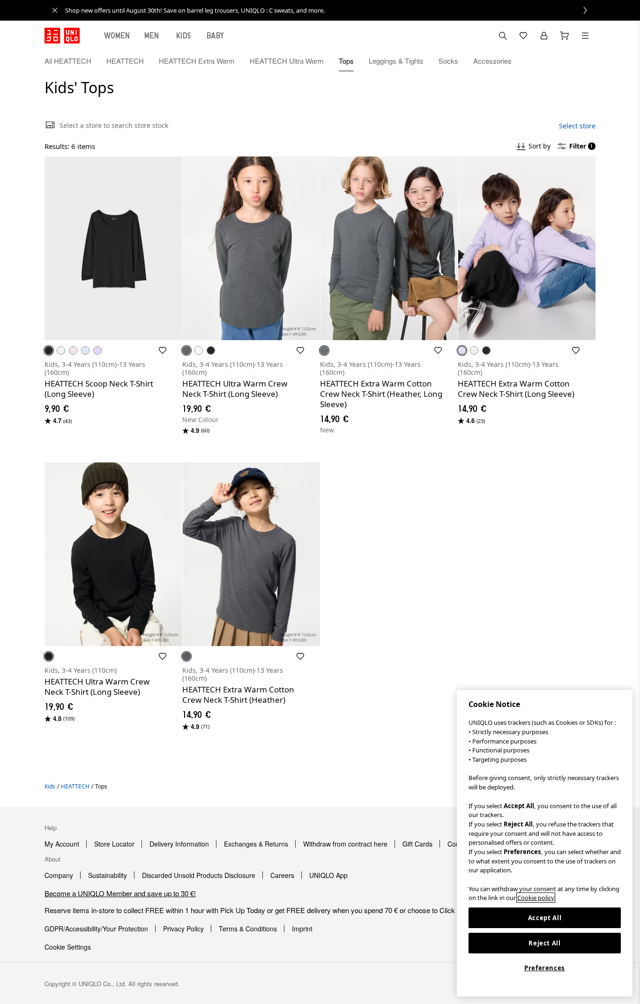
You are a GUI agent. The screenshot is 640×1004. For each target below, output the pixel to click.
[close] (55, 10)
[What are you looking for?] (502, 35)
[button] (585, 61)
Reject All (544, 943)
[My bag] (564, 35)
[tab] (117, 35)
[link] (330, 10)
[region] (545, 843)
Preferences (544, 968)
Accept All (545, 918)
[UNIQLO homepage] (62, 35)
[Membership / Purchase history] (544, 35)
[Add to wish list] (162, 350)
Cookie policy (535, 897)
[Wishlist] (523, 35)
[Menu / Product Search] (585, 35)
